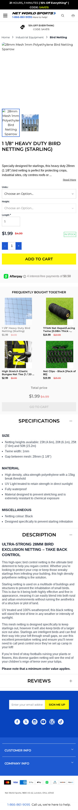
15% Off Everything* (54, 3)
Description (39, 535)
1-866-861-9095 (18, 804)
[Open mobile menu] (5, 15)
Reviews (39, 681)
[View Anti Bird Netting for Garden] (30, 123)
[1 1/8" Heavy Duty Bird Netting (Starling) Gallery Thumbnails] (20, 123)
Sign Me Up (57, 704)
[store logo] (34, 13)
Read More (69, 179)
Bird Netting (58, 37)
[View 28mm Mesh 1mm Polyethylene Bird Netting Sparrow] (11, 123)
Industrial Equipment (30, 37)
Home (6, 37)
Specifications (39, 421)
